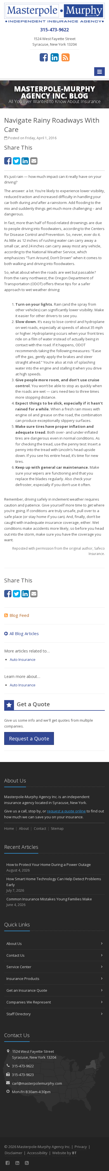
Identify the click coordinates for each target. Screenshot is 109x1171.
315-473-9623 (23, 1074)
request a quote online (66, 811)
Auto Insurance (22, 659)
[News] (65, 57)
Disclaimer (13, 1152)
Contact (40, 828)
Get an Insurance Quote (26, 990)
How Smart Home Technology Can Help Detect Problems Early (53, 884)
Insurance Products (22, 978)
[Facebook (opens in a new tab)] (44, 57)
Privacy (81, 1146)
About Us (14, 943)
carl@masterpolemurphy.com (37, 1083)
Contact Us (15, 955)
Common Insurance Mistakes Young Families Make (49, 901)
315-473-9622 (23, 1065)
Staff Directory (18, 1013)
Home (9, 828)
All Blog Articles (24, 633)
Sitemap (57, 828)
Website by (64, 1152)
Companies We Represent (28, 1002)
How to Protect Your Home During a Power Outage (48, 867)
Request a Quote (29, 738)
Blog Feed (19, 615)
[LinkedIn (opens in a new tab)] (55, 57)
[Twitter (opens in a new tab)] (16, 160)
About (24, 828)
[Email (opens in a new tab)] (33, 160)
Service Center (18, 966)
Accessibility (37, 1152)
